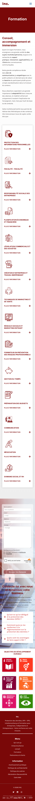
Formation (17, 752)
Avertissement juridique (17, 765)
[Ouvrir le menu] (30, 4)
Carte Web (17, 777)
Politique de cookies (17, 771)
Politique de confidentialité (17, 768)
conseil (17, 749)
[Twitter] (13, 792)
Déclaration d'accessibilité (17, 774)
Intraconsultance (17, 746)
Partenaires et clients (17, 755)
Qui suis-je (17, 743)
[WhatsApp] (21, 792)
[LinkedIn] (17, 792)
